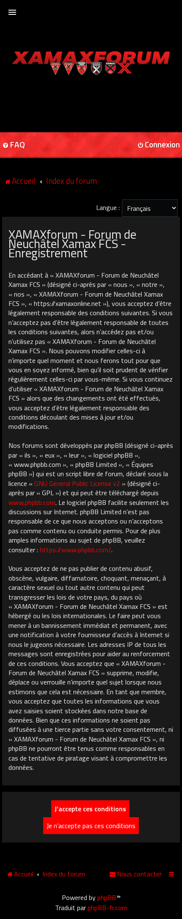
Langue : (108, 207)
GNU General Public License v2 (77, 483)
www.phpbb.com (31, 502)
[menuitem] (135, 874)
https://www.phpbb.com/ (75, 549)
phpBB (106, 897)
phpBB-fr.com (107, 908)
